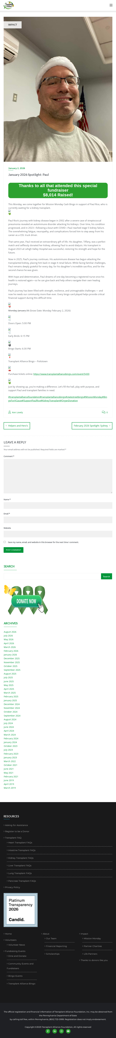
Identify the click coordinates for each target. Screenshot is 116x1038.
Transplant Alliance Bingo (21, 983)
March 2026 (10, 647)
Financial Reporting (56, 946)
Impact (84, 933)
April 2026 (9, 643)
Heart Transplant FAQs (20, 842)
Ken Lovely (17, 412)
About (46, 933)
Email (7, 513)
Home (8, 933)
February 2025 (11, 696)
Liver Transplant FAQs (19, 865)
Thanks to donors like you (94, 960)
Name (7, 499)
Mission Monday (92, 938)
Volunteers (10, 940)
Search (9, 566)
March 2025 (10, 692)
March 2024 (10, 734)
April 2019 (9, 784)
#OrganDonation (69, 400)
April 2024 (9, 730)
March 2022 (10, 761)
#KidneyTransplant (50, 400)
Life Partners (90, 954)
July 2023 (8, 749)
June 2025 (9, 681)
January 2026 (10, 654)
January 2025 (10, 700)
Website (7, 528)
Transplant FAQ (13, 837)
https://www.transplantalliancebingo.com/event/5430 (61, 373)
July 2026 (8, 635)
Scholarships (53, 954)
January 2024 (10, 742)
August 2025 (10, 673)
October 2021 (10, 765)
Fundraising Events (15, 951)
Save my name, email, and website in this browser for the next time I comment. (43, 542)
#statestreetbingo (75, 396)
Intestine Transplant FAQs (21, 850)
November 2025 (12, 662)
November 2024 (12, 707)
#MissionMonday (93, 396)
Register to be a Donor (17, 831)
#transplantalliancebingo (53, 396)
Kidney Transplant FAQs (21, 858)
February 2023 (11, 753)
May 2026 (8, 639)
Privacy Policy (12, 887)
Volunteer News (16, 944)
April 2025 (9, 688)
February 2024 (11, 738)
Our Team (51, 938)
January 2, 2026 (16, 168)
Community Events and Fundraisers (20, 966)
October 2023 (10, 746)
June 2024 (9, 727)
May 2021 (8, 772)
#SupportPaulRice (31, 400)
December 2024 (12, 704)
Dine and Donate (17, 956)
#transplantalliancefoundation (24, 396)
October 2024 (10, 711)
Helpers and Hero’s (18, 425)
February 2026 (11, 650)
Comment (9, 456)
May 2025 (8, 685)
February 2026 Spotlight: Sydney (91, 425)
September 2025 (12, 669)
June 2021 (9, 768)
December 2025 (12, 658)
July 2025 (8, 677)
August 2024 (10, 719)
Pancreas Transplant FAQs (22, 881)
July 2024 (8, 723)
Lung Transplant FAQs (20, 873)
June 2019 (9, 780)
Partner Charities (93, 946)
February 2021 (11, 776)
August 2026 (10, 631)
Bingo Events (15, 976)
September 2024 (12, 715)
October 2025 (10, 666)
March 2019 (10, 787)
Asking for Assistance (16, 825)
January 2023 (10, 757)
